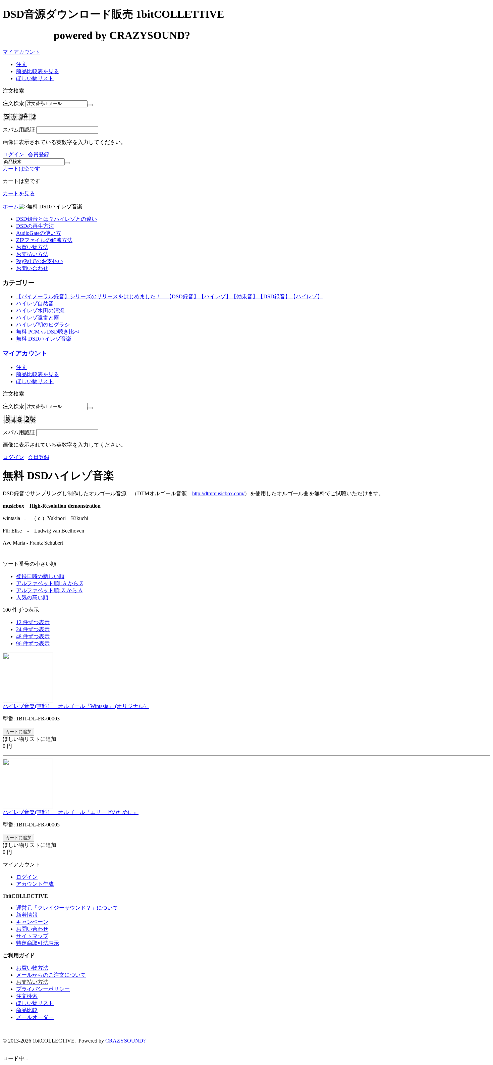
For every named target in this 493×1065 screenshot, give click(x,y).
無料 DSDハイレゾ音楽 (43, 339)
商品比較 (27, 1010)
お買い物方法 (32, 247)
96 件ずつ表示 (33, 643)
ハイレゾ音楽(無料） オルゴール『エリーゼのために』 (71, 812)
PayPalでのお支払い (39, 261)
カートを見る (19, 193)
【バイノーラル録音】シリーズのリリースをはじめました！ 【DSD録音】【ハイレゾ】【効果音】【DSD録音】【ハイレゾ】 (169, 296)
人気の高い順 (32, 597)
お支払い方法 (32, 254)
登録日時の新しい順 (40, 576)
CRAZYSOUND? (125, 1041)
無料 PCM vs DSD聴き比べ (47, 332)
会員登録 (38, 154)
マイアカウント (21, 52)
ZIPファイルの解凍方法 (44, 240)
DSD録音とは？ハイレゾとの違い (56, 219)
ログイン (13, 154)
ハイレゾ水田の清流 (40, 310)
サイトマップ (32, 936)
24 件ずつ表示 (33, 629)
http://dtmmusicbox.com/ (218, 493)
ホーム (11, 206)
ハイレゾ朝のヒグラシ (43, 324)
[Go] (90, 105)
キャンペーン (32, 922)
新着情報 (27, 915)
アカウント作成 (35, 884)
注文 (21, 64)
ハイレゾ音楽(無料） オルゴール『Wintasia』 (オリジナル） (76, 706)
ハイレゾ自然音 (35, 303)
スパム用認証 (19, 130)
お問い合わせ (32, 268)
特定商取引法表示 (37, 943)
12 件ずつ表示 (33, 622)
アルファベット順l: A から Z (49, 583)
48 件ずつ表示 (33, 636)
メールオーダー (35, 1017)
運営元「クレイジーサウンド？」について (67, 908)
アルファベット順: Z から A (49, 590)
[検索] (67, 163)
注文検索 (13, 103)
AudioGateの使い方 (38, 233)
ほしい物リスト (35, 78)
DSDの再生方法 (35, 226)
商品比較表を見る (37, 71)
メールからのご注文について (51, 975)
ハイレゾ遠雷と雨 (37, 317)
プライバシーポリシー (43, 989)
